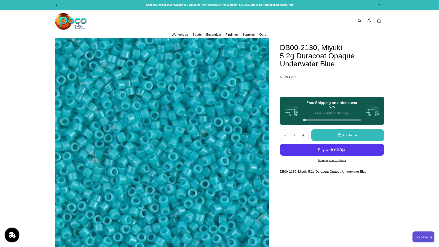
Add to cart (350, 135)
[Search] (359, 21)
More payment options (332, 160)
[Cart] (379, 21)
